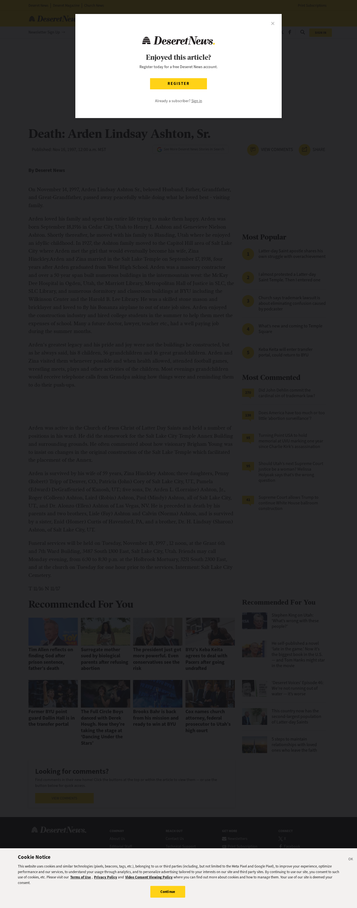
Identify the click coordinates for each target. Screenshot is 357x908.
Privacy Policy (105, 877)
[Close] (351, 860)
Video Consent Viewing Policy (149, 877)
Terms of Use (80, 877)
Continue (167, 891)
